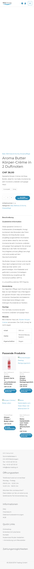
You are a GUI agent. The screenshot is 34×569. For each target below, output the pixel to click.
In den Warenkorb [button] (10, 428)
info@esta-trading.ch (10, 467)
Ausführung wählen (10, 390)
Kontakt (6, 535)
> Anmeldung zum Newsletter (14, 540)
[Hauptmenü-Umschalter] (30, 3)
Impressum (7, 512)
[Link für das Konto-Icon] (25, 3)
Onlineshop (7, 529)
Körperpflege (25, 154)
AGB (4, 517)
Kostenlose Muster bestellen (13, 537)
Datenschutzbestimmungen (13, 515)
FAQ (4, 509)
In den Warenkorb (23, 198)
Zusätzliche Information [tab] (11, 222)
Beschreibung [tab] (8, 217)
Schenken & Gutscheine (11, 532)
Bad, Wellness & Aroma (10, 154)
